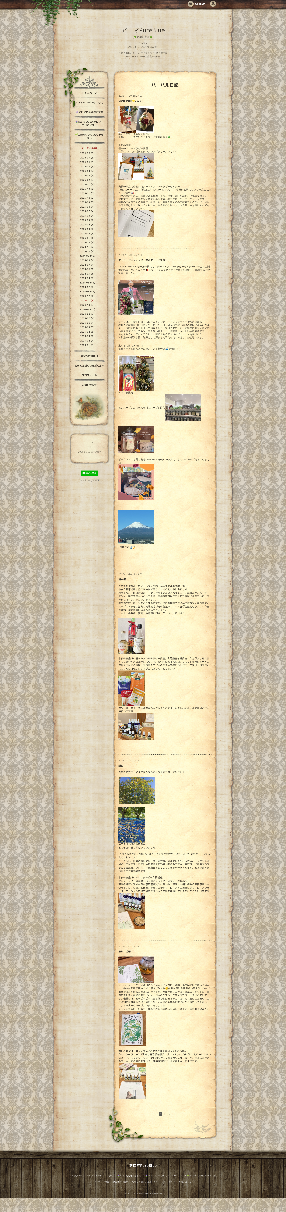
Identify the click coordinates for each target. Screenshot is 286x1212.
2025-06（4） (88, 215)
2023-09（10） (88, 309)
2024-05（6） (88, 273)
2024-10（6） (88, 251)
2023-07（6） (88, 318)
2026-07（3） (88, 157)
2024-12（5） (88, 242)
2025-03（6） (88, 229)
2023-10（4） (88, 305)
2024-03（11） (88, 282)
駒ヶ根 (122, 579)
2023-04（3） (88, 331)
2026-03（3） (88, 175)
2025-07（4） (88, 211)
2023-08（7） (88, 313)
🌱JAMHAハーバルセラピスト (89, 136)
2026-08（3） (88, 153)
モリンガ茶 (124, 951)
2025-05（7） (88, 220)
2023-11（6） (88, 300)
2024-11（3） (88, 247)
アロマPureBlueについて (89, 102)
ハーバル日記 (89, 147)
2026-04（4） (88, 171)
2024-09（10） (88, 255)
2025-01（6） (88, 238)
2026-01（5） (88, 184)
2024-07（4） (88, 264)
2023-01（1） (88, 345)
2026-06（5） (88, 162)
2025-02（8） (88, 233)
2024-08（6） (88, 260)
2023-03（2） (88, 336)
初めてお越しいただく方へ (89, 365)
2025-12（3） (88, 188)
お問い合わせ (89, 384)
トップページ (89, 92)
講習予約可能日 (89, 356)
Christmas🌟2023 (129, 100)
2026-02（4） (88, 180)
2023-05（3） (88, 327)
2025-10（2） (88, 197)
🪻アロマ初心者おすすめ (89, 112)
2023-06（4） (88, 322)
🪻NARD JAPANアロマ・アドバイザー (89, 123)
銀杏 (120, 765)
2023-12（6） (88, 296)
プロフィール (89, 375)
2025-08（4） (88, 206)
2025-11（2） (88, 193)
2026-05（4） (88, 166)
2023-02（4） (88, 340)
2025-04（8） (88, 224)
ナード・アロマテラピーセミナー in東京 (141, 260)
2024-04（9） (88, 278)
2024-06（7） (88, 269)
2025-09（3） (88, 202)
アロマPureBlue (143, 30)
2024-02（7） (88, 287)
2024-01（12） (88, 291)
